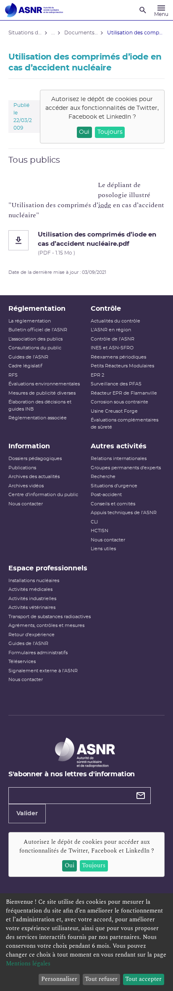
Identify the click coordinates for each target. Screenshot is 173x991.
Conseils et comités (113, 504)
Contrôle (106, 308)
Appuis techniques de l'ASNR (124, 512)
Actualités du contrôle (115, 321)
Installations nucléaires (33, 580)
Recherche (103, 476)
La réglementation (29, 321)
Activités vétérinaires (31, 607)
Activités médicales (30, 589)
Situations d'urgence (114, 486)
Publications (22, 468)
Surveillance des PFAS (116, 384)
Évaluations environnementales (44, 384)
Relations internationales (119, 458)
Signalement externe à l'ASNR (43, 670)
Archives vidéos (26, 486)
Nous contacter (25, 504)
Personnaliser (59, 979)
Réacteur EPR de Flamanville (124, 393)
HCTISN (99, 530)
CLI (94, 522)
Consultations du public (34, 348)
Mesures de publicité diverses (42, 393)
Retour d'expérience (31, 634)
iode (104, 205)
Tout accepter (143, 979)
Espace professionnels (47, 568)
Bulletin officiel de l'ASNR (37, 330)
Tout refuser (101, 979)
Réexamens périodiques (118, 357)
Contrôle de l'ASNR (112, 339)
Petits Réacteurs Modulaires (122, 366)
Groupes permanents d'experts (126, 468)
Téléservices (22, 661)
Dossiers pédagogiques (35, 458)
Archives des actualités (34, 476)
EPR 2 (97, 375)
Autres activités (119, 446)
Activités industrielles (32, 598)
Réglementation (37, 308)
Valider (27, 814)
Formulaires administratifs (38, 652)
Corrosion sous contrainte (119, 402)
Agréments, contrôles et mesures (46, 625)
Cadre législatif (25, 366)
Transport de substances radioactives (49, 616)
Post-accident (106, 494)
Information (29, 446)
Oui (84, 132)
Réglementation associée (37, 418)
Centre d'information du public (43, 494)
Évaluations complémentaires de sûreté (124, 423)
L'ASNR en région (111, 330)
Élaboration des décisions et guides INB (39, 405)
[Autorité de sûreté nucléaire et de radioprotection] (34, 10)
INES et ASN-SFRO (112, 348)
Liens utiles (103, 548)
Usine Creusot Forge (114, 411)
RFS (13, 375)
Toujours (110, 132)
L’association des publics (35, 339)
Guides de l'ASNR (28, 357)
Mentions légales (28, 963)
